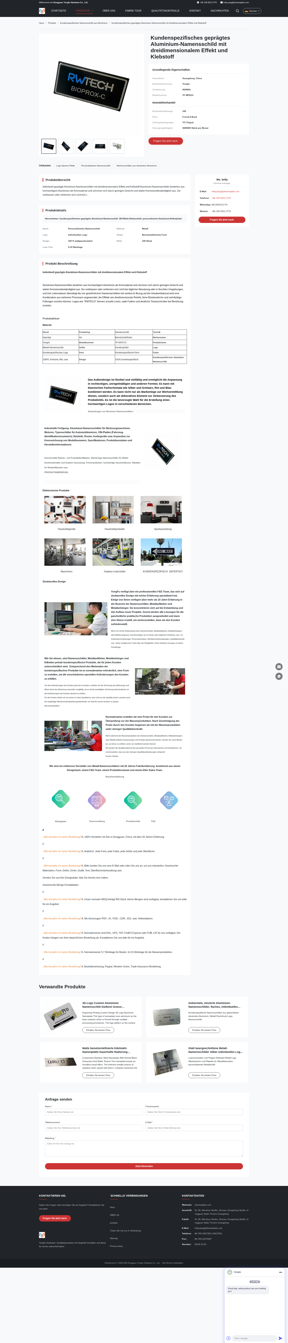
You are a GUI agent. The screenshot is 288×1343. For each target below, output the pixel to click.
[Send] (280, 1338)
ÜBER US (114, 1215)
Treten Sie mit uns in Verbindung (125, 1230)
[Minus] (280, 1272)
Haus (41, 23)
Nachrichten (220, 10)
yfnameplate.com (203, 1205)
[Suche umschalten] (237, 11)
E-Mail (149, 1122)
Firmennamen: (152, 1106)
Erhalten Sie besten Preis (98, 1030)
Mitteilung (50, 1138)
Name (48, 1106)
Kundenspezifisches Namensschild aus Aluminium (83, 23)
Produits (52, 23)
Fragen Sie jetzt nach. (222, 219)
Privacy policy (116, 1246)
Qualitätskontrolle (165, 10)
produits (114, 1223)
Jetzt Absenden (144, 1166)
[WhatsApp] (279, 676)
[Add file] (228, 1338)
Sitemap (114, 1238)
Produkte (83, 10)
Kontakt (195, 10)
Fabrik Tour (133, 10)
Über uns (109, 10)
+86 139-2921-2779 (221, 198)
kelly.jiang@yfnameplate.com (236, 2)
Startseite (58, 10)
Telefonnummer (52, 1122)
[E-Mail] (279, 666)
